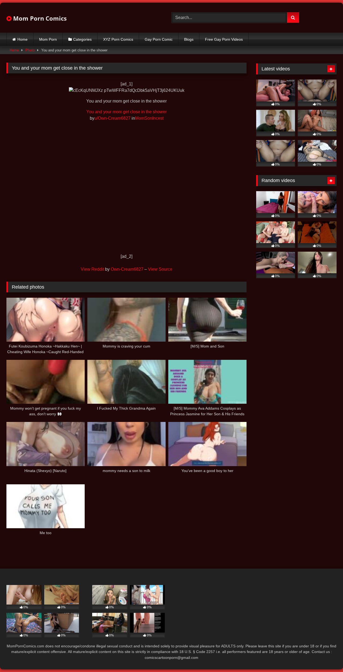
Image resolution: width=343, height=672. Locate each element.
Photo (30, 50)
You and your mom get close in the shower (126, 112)
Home (22, 39)
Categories (82, 39)
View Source (160, 269)
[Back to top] (326, 656)
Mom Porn (48, 39)
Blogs (188, 39)
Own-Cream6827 (127, 269)
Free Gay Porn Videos (224, 39)
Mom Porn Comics (39, 18)
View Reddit (92, 269)
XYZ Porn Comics (118, 39)
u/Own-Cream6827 (112, 118)
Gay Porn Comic (159, 39)
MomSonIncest (149, 118)
